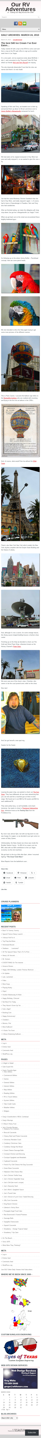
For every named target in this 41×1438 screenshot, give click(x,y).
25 (26, 1405)
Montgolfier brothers (10, 398)
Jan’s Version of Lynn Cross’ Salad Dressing (18, 1197)
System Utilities (9, 1100)
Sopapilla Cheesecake (11, 1222)
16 (15, 1402)
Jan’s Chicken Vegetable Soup (14, 1179)
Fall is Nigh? (7, 1009)
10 (21, 1400)
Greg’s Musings (8, 1120)
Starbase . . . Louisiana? (11, 948)
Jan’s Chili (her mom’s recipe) (13, 1182)
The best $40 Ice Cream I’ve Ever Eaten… (19, 44)
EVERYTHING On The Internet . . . (14, 963)
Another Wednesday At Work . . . (13, 995)
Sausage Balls (8, 1218)
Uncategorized (17, 40)
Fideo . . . (6, 980)
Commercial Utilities (10, 1075)
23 (15, 1405)
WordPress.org (7, 1054)
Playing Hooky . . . (9, 987)
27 (37, 1405)
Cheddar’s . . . (7, 1020)
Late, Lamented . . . (9, 977)
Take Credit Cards (10, 1104)
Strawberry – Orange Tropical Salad (15, 1229)
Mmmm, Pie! (7, 1023)
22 (9, 1405)
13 (37, 1400)
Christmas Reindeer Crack (12, 1140)
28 (4, 1407)
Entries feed (6, 1047)
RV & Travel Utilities (10, 1097)
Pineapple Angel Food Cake (13, 1211)
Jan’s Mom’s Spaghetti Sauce (14, 1190)
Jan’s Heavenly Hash (11, 1186)
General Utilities (9, 1082)
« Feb (3, 1409)
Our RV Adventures (20, 6)
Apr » (8, 1409)
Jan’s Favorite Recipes (10, 1127)
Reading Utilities (9, 1093)
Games (6, 1079)
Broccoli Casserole (10, 1132)
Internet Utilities (9, 1086)
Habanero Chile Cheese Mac (13, 1172)
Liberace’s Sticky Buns (11, 1207)
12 (32, 1400)
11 (26, 1400)
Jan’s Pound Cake (10, 1193)
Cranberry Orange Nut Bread (13, 1147)
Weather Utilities (9, 1107)
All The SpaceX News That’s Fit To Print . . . (17, 952)
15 (9, 1402)
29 (9, 1407)
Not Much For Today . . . (11, 1002)
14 (4, 1402)
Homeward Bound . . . (10, 945)
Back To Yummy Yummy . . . (12, 930)
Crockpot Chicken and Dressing (14, 1154)
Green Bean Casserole (11, 1168)
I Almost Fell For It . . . (10, 938)
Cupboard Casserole (10, 1161)
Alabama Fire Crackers (11, 1129)
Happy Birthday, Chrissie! (11, 998)
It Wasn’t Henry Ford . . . (11, 1124)
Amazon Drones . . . (9, 966)
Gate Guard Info (8, 1067)
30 (15, 1407)
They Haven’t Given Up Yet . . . (13, 1005)
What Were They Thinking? (11, 1245)
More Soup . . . (7, 984)
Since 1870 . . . (8, 1242)
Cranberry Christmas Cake (12, 1143)
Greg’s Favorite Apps (9, 1070)
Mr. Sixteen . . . (8, 959)
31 (21, 1407)
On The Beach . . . (9, 1238)
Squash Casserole (10, 1225)
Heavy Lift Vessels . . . (10, 955)
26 (32, 1405)
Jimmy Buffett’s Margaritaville (11, 111)
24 (21, 1405)
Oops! (4, 991)
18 (26, 1402)
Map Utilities (8, 1090)
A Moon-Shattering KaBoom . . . (13, 1034)
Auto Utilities (8, 1072)
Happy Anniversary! (9, 1016)
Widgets (6, 1111)
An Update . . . (7, 973)
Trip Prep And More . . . (10, 941)
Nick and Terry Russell (20, 62)
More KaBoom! (7, 1027)
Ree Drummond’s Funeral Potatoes (15, 1214)
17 (21, 1402)
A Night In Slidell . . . (9, 1063)
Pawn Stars (17, 646)
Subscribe (32, 1433)
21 (4, 1405)
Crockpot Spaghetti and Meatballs (15, 1157)
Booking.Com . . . (8, 1012)
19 (32, 1402)
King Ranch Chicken (10, 1204)
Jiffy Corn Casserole (10, 1200)
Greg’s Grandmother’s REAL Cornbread (15, 1117)
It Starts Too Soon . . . (10, 1030)
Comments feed (8, 1050)
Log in (4, 1043)
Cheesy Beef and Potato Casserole (15, 1136)
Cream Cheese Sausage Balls (14, 1150)
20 (37, 1402)
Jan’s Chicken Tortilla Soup (13, 1175)
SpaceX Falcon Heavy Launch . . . (14, 934)
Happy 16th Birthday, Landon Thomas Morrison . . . (19, 970)
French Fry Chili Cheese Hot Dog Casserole (18, 1165)
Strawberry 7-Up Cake (11, 1232)
